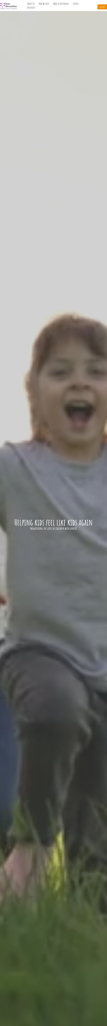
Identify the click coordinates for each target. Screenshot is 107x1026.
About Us (31, 4)
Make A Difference (61, 4)
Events (76, 4)
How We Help (44, 4)
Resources (31, 7)
